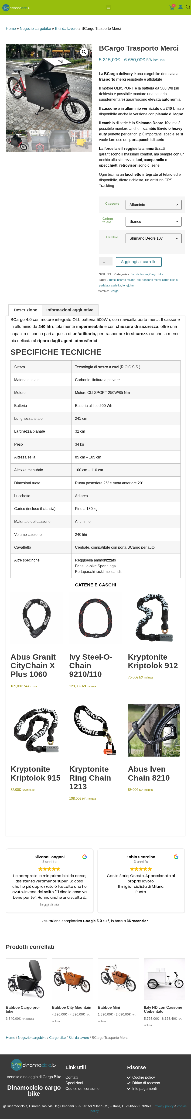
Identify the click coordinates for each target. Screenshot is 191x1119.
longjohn (128, 285)
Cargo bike (156, 274)
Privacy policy (163, 1106)
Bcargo (114, 291)
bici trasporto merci (149, 280)
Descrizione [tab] (25, 310)
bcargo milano (126, 280)
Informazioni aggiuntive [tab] (69, 310)
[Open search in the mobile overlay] (187, 7)
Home (11, 29)
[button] (108, 7)
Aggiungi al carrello (139, 261)
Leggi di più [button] (49, 904)
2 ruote (111, 280)
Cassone (112, 203)
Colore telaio (107, 220)
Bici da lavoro (66, 29)
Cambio (112, 237)
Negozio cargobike (35, 29)
